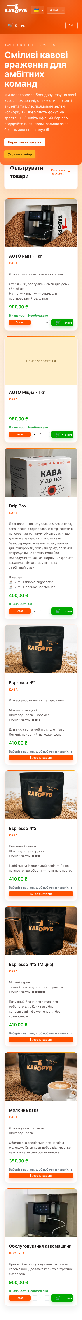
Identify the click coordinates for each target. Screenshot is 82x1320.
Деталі (20, 322)
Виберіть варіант (41, 757)
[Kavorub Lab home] (15, 8)
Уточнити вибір (20, 154)
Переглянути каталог (25, 142)
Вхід (71, 25)
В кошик (64, 322)
